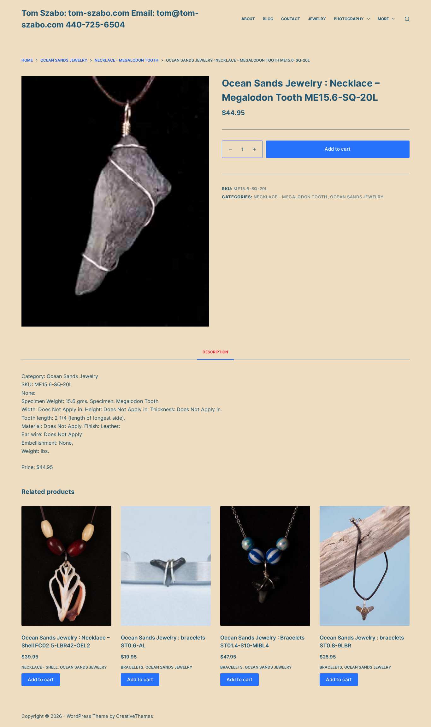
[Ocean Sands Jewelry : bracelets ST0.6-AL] (166, 566)
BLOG (268, 18)
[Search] (407, 19)
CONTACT (290, 18)
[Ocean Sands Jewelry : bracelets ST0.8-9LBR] (365, 566)
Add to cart (338, 149)
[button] (368, 19)
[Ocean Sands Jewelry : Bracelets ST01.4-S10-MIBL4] (265, 566)
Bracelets (132, 667)
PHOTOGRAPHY (349, 18)
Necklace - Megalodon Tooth (291, 196)
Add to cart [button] (41, 679)
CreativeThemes (134, 716)
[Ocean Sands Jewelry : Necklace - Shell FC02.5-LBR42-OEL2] (66, 566)
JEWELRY (317, 18)
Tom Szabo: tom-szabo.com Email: (88, 13)
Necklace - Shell (39, 667)
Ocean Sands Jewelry (356, 196)
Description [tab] (215, 352)
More (383, 18)
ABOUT (248, 18)
